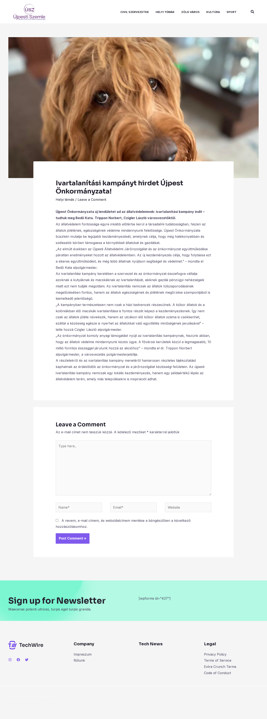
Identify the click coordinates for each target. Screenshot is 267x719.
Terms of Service (217, 660)
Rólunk (79, 660)
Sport (232, 12)
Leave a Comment (92, 199)
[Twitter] (26, 659)
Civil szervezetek (134, 12)
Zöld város (190, 12)
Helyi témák (165, 12)
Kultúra (213, 12)
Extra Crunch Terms (220, 667)
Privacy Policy (215, 654)
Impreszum (83, 654)
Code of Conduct (217, 673)
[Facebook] (18, 659)
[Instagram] (10, 659)
